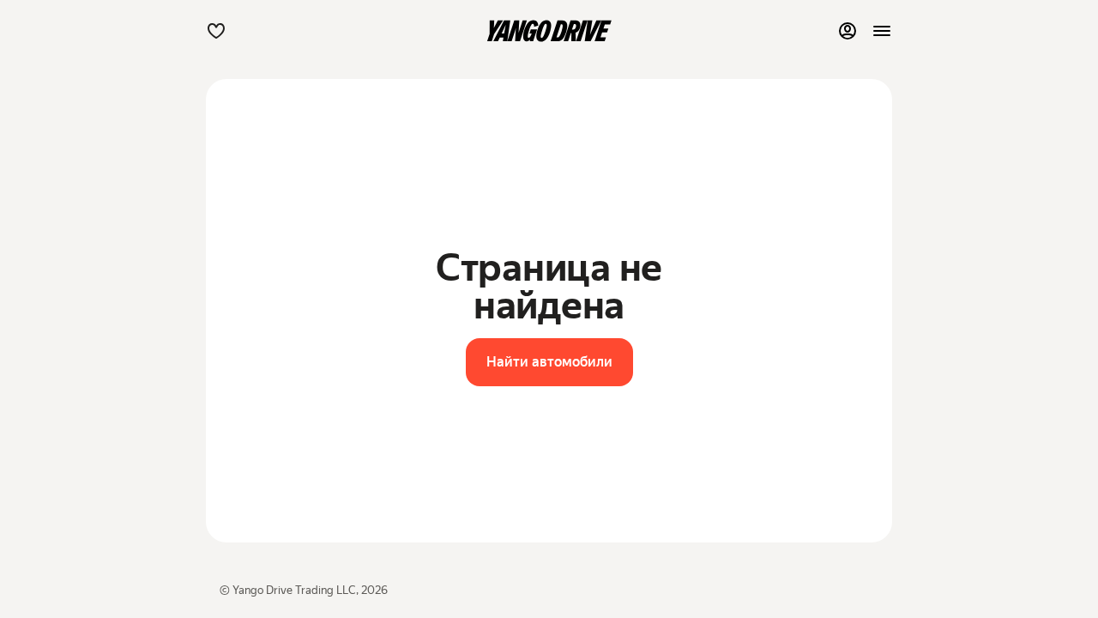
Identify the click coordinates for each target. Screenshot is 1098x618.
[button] (216, 31)
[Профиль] (847, 31)
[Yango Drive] (549, 31)
